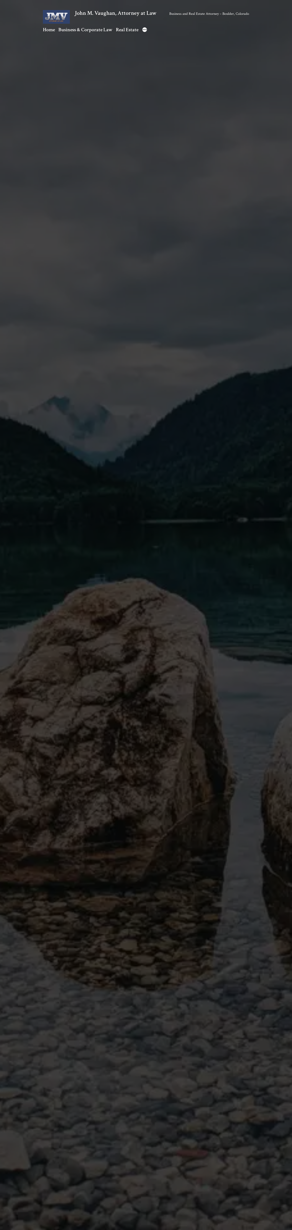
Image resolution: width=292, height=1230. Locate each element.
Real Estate (127, 29)
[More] (144, 30)
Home (49, 29)
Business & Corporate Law (85, 29)
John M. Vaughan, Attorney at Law (115, 13)
